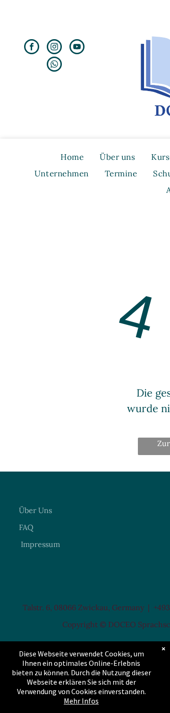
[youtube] (77, 48)
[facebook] (31, 48)
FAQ (26, 527)
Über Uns (35, 510)
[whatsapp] (54, 65)
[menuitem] (72, 157)
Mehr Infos (81, 700)
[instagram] (54, 48)
